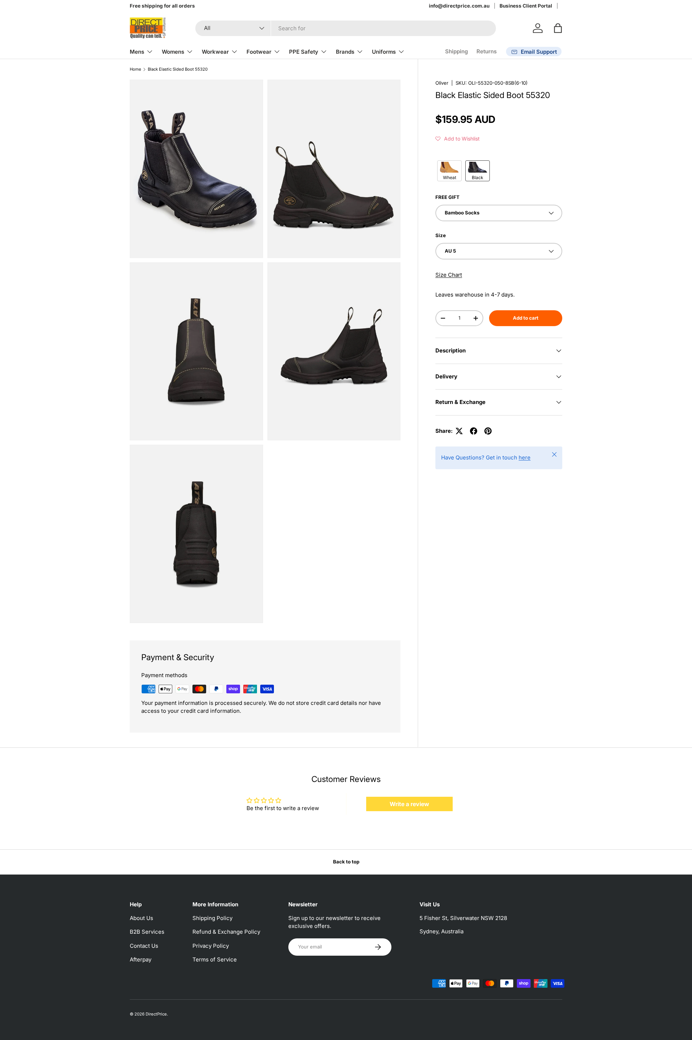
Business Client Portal (526, 6)
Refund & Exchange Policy (226, 931)
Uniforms (384, 51)
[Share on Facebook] (473, 431)
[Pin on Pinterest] (488, 431)
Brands (345, 51)
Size (440, 235)
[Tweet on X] (459, 431)
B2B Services (147, 931)
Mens (137, 51)
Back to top (346, 862)
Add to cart (525, 318)
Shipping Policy (212, 918)
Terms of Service (214, 959)
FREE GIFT (447, 197)
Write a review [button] (409, 804)
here (525, 457)
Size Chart (448, 274)
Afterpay (140, 959)
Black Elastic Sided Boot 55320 (178, 69)
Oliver (441, 83)
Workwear (215, 51)
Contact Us (144, 945)
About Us (141, 918)
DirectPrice (156, 1014)
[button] (558, 28)
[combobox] (345, 28)
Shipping (456, 51)
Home (135, 69)
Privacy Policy (210, 945)
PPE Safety (303, 51)
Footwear (259, 51)
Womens (173, 51)
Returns (486, 51)
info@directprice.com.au (459, 6)
